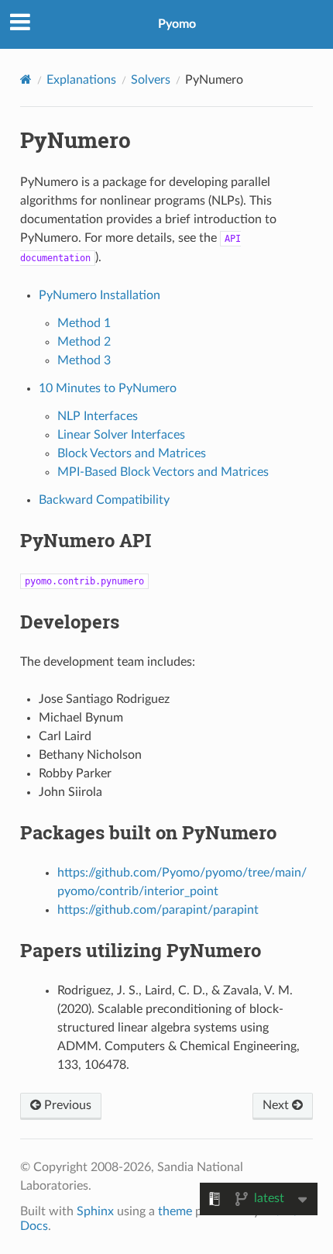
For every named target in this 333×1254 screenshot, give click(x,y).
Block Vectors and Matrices (131, 453)
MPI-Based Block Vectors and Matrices (163, 472)
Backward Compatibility (104, 500)
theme (175, 1211)
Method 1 (84, 323)
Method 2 (84, 342)
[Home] (26, 79)
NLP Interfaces (97, 416)
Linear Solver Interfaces (121, 435)
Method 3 (84, 360)
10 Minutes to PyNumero (108, 388)
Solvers (150, 80)
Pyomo (177, 24)
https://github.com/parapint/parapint (158, 910)
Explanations (81, 80)
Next (277, 1105)
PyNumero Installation (99, 295)
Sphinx (95, 1211)
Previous (66, 1105)
